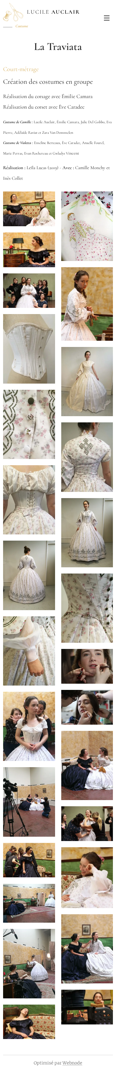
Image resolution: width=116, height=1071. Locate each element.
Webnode (72, 1063)
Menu (107, 17)
